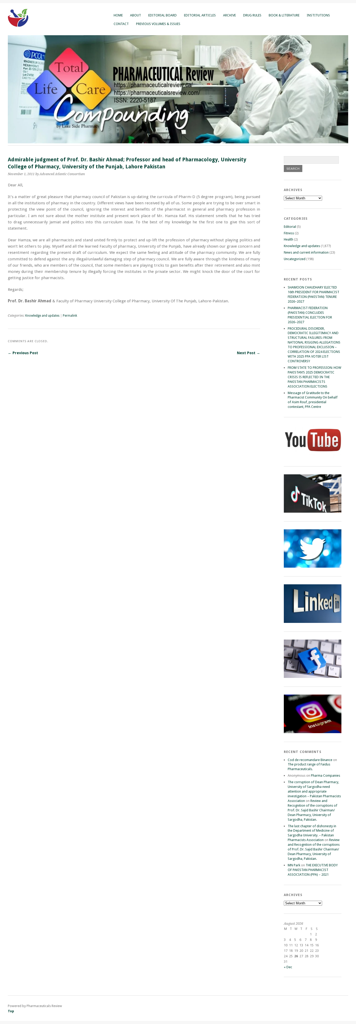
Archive (229, 15)
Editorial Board (162, 15)
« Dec (288, 967)
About (135, 15)
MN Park (294, 865)
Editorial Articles (200, 15)
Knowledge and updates (42, 315)
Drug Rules (252, 15)
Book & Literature (284, 15)
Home (118, 15)
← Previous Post (23, 353)
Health (288, 239)
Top (11, 1011)
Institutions (318, 15)
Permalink (70, 315)
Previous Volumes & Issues (158, 24)
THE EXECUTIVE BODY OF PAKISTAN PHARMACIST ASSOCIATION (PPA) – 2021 (313, 869)
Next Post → (248, 353)
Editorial (290, 227)
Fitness (289, 233)
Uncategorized (294, 259)
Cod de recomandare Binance (310, 760)
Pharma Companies (325, 775)
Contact (121, 24)
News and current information (306, 252)
